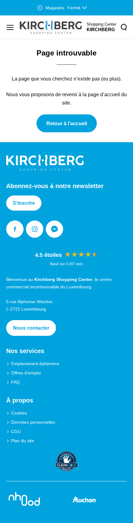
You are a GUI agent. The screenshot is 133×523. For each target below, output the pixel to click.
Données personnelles (33, 422)
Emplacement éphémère (35, 363)
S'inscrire (24, 203)
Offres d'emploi (26, 372)
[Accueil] (51, 27)
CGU (16, 431)
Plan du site (22, 440)
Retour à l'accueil (66, 123)
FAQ (15, 382)
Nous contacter (31, 328)
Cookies (19, 412)
